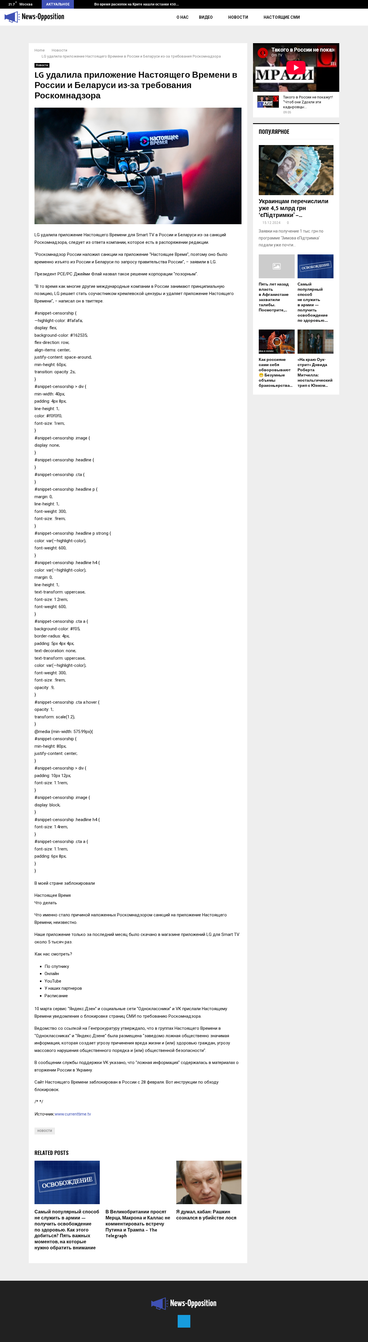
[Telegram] (184, 1321)
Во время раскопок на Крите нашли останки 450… (136, 4)
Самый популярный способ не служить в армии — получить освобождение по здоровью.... (313, 302)
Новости (238, 17)
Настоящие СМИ (282, 17)
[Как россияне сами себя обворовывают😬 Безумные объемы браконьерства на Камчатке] (277, 341)
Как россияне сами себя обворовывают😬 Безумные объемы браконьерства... (275, 372)
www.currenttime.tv (73, 1114)
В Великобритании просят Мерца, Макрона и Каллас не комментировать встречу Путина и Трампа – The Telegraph (138, 1224)
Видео (206, 17)
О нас (183, 17)
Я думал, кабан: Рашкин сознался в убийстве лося (206, 1215)
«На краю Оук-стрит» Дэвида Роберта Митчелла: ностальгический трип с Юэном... (315, 372)
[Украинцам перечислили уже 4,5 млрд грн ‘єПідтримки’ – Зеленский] (296, 170)
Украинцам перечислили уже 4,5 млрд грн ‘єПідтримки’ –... (293, 208)
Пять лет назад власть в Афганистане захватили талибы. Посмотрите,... (274, 297)
